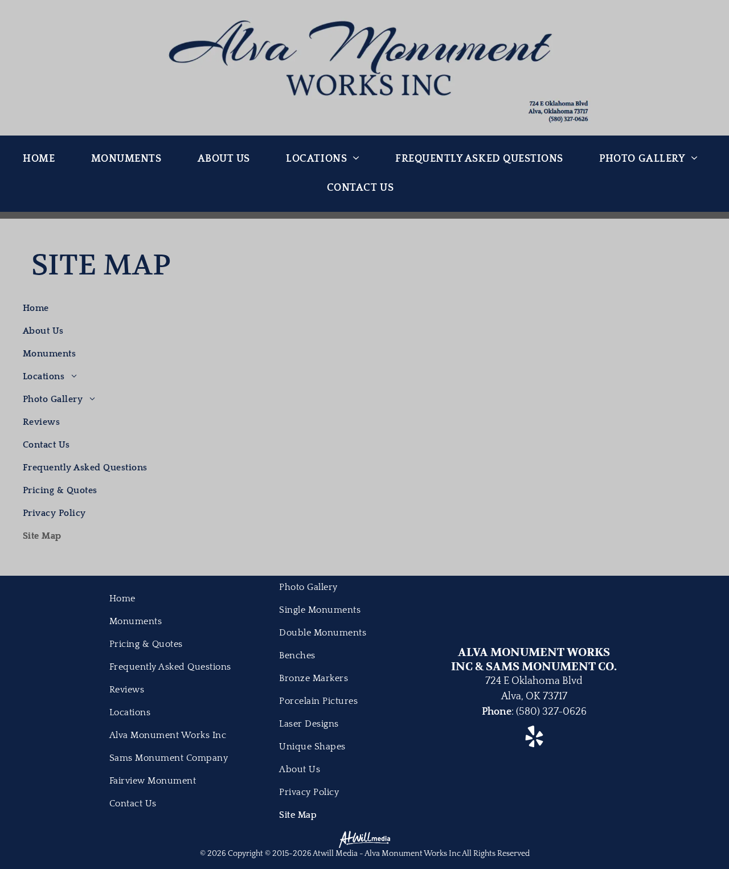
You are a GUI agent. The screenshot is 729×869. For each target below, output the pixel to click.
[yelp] (534, 738)
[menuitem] (43, 159)
